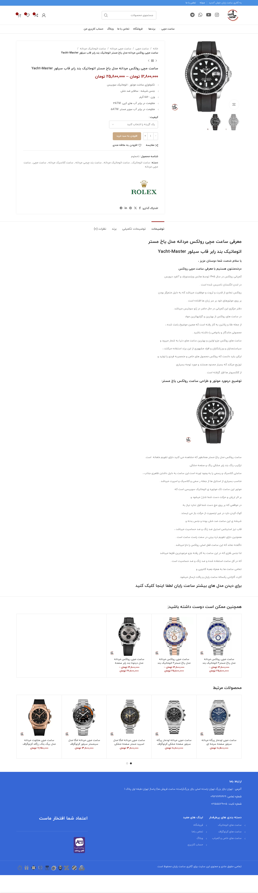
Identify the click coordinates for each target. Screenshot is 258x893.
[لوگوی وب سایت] (233, 15)
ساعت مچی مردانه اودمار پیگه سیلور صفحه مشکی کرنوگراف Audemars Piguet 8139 (174, 744)
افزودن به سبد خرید (127, 136)
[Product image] (219, 636)
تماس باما (197, 831)
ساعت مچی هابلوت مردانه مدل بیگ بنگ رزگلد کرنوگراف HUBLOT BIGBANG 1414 (39, 744)
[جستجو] (106, 15)
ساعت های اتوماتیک (230, 825)
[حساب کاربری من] (44, 15)
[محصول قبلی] (156, 61)
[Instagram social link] (217, 15)
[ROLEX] (144, 188)
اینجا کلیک (154, 586)
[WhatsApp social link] (200, 15)
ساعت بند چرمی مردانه (88, 162)
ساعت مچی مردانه (120, 48)
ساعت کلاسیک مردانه (60, 162)
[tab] (157, 227)
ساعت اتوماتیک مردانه (93, 48)
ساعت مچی (142, 48)
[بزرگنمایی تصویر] (234, 104)
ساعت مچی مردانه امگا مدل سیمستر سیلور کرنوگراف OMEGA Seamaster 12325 (84, 744)
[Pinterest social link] (130, 208)
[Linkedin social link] (126, 208)
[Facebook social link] (140, 208)
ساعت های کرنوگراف (230, 831)
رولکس (183, 269)
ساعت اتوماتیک (141, 162)
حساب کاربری (195, 844)
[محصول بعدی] (149, 61)
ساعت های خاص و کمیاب (227, 838)
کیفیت (154, 117)
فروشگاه (198, 825)
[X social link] (135, 208)
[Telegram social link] (192, 15)
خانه (155, 48)
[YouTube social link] (208, 15)
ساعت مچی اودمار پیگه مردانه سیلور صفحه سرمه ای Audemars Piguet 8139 (219, 744)
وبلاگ (200, 838)
